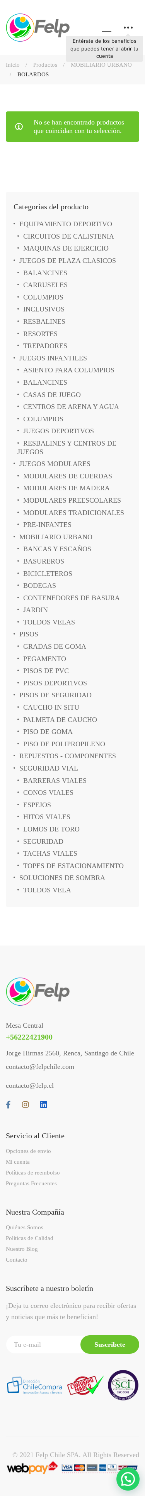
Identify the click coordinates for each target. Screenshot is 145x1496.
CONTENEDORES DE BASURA (71, 598)
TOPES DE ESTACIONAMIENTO (73, 866)
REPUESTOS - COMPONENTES (67, 756)
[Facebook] (8, 1105)
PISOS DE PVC (46, 671)
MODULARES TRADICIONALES (73, 513)
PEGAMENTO (44, 659)
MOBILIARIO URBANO (101, 65)
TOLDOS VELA (47, 890)
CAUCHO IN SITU (51, 707)
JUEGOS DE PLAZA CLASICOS (67, 260)
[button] (128, 1479)
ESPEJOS (37, 805)
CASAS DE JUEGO (52, 395)
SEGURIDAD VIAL (48, 768)
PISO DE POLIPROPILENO (64, 744)
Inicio (13, 65)
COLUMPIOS (43, 297)
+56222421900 (29, 1037)
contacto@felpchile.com (40, 1066)
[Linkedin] (44, 1105)
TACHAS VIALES (50, 853)
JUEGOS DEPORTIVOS (58, 431)
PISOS (28, 634)
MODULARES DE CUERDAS (67, 476)
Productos (45, 65)
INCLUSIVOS (44, 309)
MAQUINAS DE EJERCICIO (66, 248)
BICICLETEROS (47, 573)
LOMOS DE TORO (51, 829)
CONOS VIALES (48, 792)
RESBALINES (44, 321)
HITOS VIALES (46, 817)
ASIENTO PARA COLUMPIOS (68, 370)
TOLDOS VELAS (49, 622)
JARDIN (35, 610)
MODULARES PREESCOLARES (72, 500)
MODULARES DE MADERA (66, 488)
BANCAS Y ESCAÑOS (57, 549)
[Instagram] (25, 1105)
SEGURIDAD (43, 841)
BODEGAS (39, 585)
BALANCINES (45, 273)
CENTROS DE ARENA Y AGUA (71, 407)
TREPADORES (45, 346)
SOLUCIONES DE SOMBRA (62, 878)
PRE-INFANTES (47, 524)
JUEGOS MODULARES (54, 464)
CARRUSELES (45, 285)
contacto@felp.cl (30, 1085)
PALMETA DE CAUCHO (60, 720)
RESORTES (40, 334)
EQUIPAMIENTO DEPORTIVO (65, 224)
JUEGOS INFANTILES (53, 358)
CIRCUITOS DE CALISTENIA (68, 236)
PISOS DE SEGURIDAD (55, 695)
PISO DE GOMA (48, 731)
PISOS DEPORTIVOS (55, 683)
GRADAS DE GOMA (54, 646)
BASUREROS (43, 561)
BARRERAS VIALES (55, 780)
